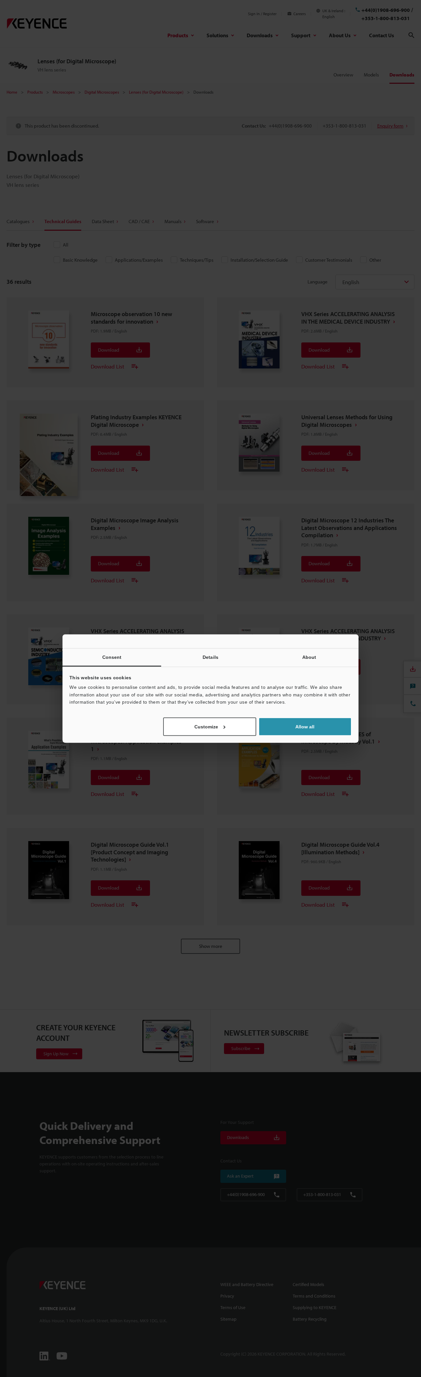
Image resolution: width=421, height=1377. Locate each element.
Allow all (304, 726)
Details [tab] (210, 657)
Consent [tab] (112, 657)
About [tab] (309, 657)
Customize (206, 726)
